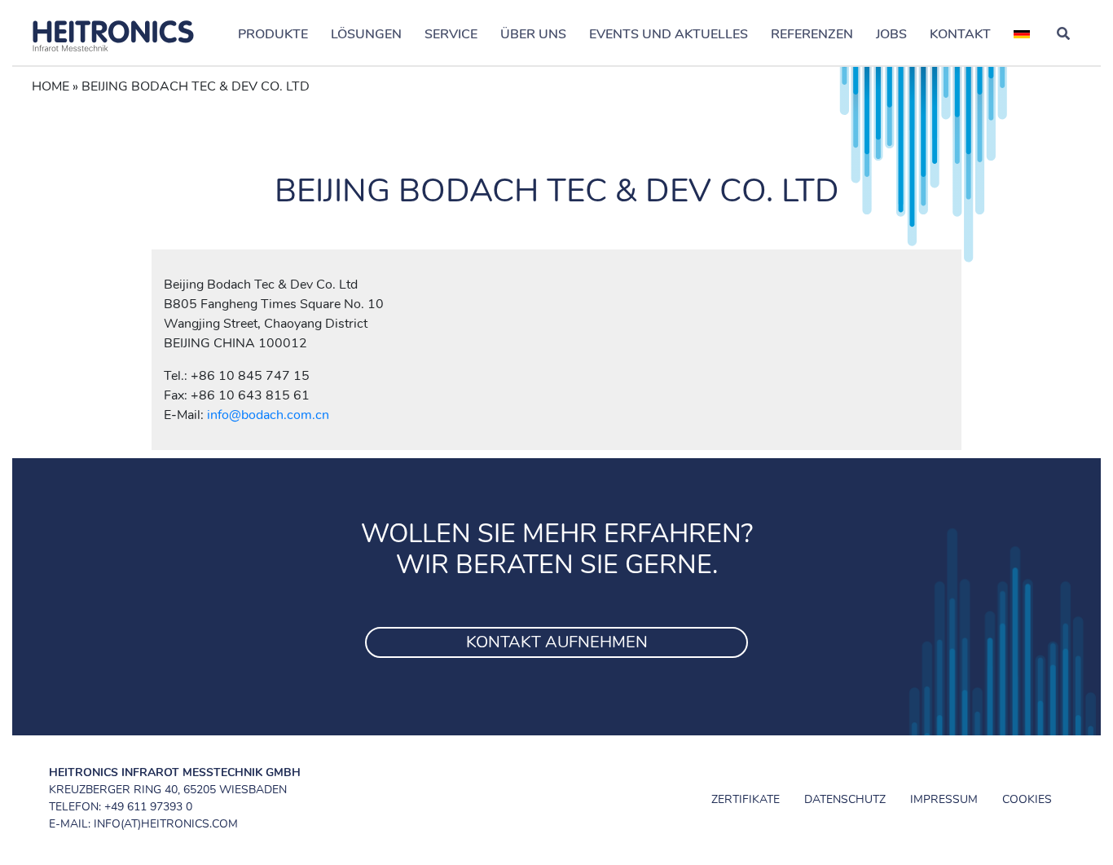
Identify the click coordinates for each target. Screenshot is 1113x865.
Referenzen (812, 34)
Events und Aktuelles (668, 34)
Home (50, 86)
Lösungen (366, 34)
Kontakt (960, 34)
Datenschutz (845, 799)
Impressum (944, 799)
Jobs (891, 34)
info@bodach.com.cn (268, 415)
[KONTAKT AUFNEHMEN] (556, 622)
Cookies (1027, 799)
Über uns (533, 34)
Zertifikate (745, 799)
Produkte (273, 34)
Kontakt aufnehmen (557, 642)
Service (451, 34)
